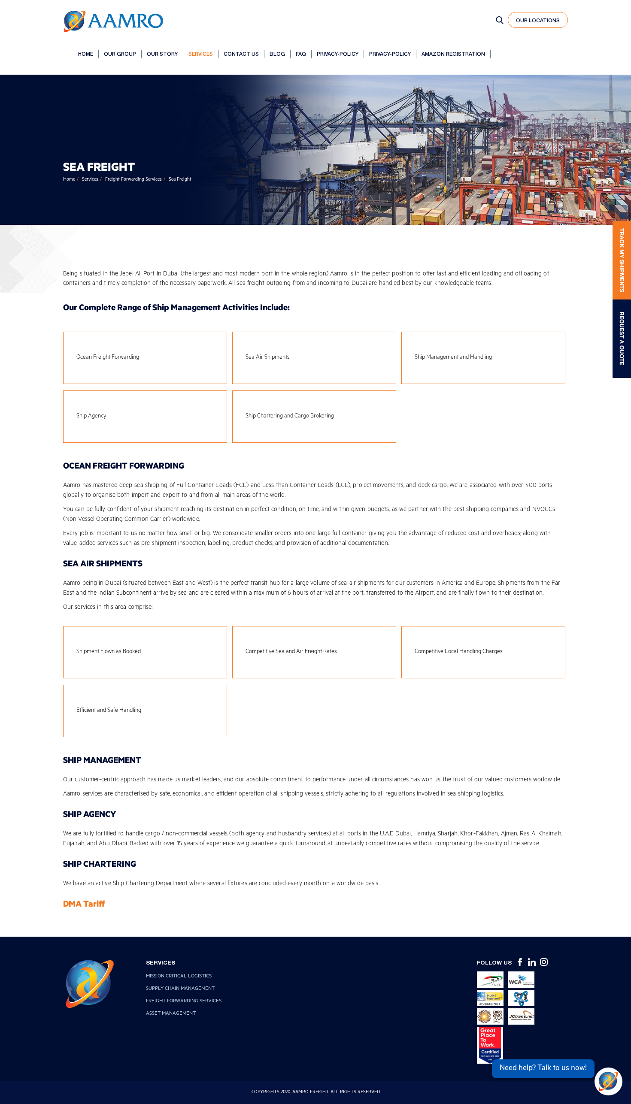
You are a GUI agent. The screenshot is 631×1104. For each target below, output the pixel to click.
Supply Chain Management (180, 989)
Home (85, 54)
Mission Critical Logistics (179, 977)
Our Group (120, 54)
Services (200, 54)
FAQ (301, 54)
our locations (538, 20)
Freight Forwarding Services (133, 179)
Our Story (162, 54)
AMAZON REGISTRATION (453, 54)
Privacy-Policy (337, 54)
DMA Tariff (84, 903)
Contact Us (241, 54)
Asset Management (171, 1014)
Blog (277, 54)
